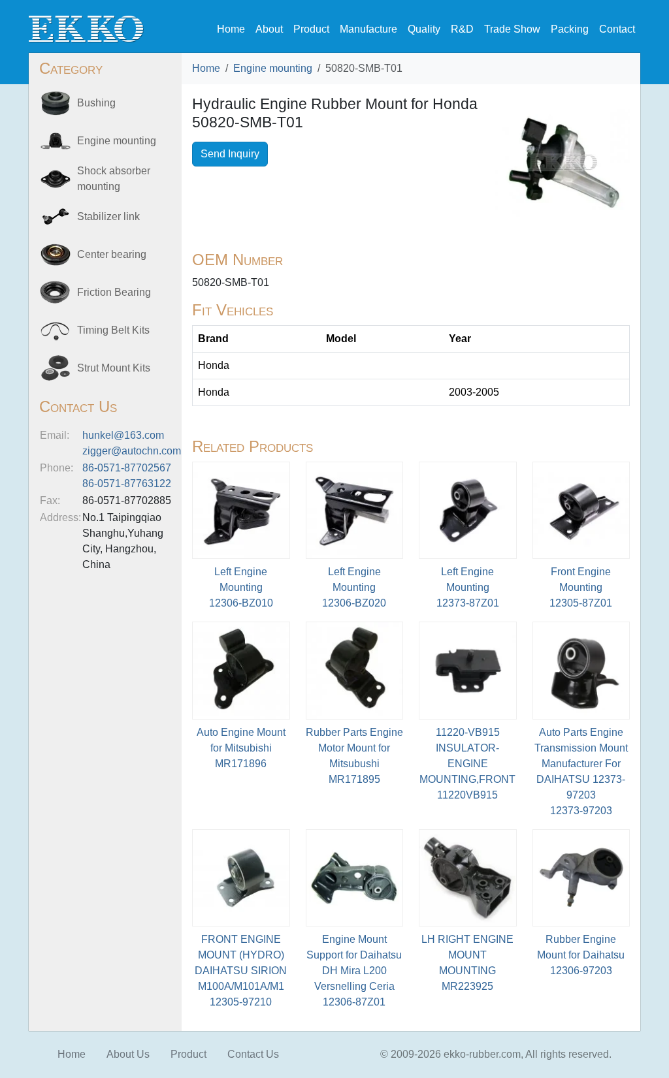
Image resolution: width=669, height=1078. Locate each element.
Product (311, 29)
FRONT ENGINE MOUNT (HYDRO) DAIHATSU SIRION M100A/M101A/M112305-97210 (241, 970)
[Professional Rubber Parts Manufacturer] (86, 28)
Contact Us (253, 1054)
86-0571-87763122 (126, 483)
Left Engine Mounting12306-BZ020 (354, 587)
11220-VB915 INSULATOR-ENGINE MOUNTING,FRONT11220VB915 (467, 764)
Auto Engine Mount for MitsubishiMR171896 (241, 748)
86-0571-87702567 (126, 467)
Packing (570, 29)
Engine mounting (272, 68)
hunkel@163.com (123, 435)
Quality (424, 29)
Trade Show (512, 29)
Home (231, 29)
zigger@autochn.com (131, 450)
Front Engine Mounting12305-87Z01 (580, 587)
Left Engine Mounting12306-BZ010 (241, 587)
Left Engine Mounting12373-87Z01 (467, 587)
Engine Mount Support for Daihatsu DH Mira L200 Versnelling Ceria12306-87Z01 (354, 970)
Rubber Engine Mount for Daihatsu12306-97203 (581, 955)
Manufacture (368, 29)
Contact (617, 29)
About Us (128, 1054)
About (269, 29)
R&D (462, 29)
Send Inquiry (230, 153)
